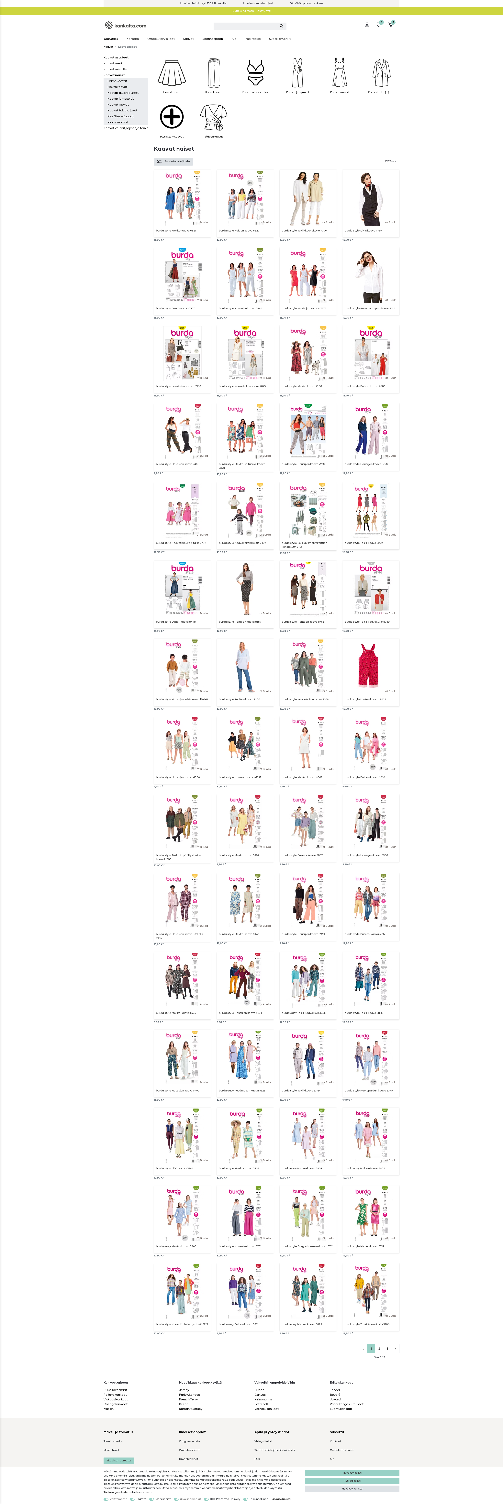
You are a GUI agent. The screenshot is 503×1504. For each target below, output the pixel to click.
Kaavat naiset (114, 75)
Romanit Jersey (191, 1408)
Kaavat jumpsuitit (120, 98)
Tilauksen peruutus (118, 1460)
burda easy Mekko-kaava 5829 (302, 1324)
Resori (183, 1404)
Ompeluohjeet (188, 1459)
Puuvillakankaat (115, 1390)
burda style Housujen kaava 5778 (366, 464)
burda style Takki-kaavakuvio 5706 (367, 1324)
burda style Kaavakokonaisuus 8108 (305, 699)
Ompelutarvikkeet (161, 38)
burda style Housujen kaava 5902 (177, 1090)
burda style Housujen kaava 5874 (240, 1013)
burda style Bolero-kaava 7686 (365, 386)
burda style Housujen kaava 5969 (303, 934)
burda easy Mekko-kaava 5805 (176, 1246)
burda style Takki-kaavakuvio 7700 (304, 230)
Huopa (259, 1390)
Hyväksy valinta (352, 1488)
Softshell (261, 1404)
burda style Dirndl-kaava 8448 (176, 621)
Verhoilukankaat (266, 1408)
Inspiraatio (253, 38)
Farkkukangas (189, 1394)
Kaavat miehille (115, 69)
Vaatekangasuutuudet (346, 1404)
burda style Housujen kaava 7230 (303, 464)
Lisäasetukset (281, 1499)
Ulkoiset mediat (190, 1499)
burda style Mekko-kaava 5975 (176, 1013)
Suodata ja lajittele (177, 161)
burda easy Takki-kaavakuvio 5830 (304, 1013)
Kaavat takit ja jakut (122, 110)
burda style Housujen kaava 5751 (240, 1246)
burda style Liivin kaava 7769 (363, 230)
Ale (234, 38)
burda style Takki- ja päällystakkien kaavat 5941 (179, 857)
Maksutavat (111, 1450)
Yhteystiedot (263, 1441)
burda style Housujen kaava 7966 (240, 308)
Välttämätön (118, 1499)
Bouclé (335, 1394)
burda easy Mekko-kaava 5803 (302, 1168)
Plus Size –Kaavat (120, 116)
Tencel (335, 1390)
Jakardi (335, 1399)
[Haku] (281, 26)
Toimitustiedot (113, 1441)
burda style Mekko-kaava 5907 (239, 855)
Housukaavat (117, 86)
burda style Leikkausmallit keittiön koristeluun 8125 (304, 545)
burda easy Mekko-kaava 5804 (365, 1168)
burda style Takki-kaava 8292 (364, 543)
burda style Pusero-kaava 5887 (302, 855)
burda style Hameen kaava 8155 (240, 621)
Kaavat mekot (118, 104)
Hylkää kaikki (352, 1480)
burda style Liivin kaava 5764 (174, 1168)
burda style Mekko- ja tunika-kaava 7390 (242, 466)
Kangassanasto (189, 1441)
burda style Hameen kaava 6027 (240, 777)
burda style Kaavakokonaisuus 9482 (242, 543)
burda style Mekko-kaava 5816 (239, 1168)
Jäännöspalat (212, 38)
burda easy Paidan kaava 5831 (239, 1324)
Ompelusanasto (189, 1450)
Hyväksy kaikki (352, 1472)
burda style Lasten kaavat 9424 (365, 699)
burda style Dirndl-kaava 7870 (175, 308)
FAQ (257, 1459)
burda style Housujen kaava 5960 (366, 855)
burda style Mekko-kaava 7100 (302, 386)
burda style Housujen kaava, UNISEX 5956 (180, 936)
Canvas (260, 1394)
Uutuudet (111, 38)
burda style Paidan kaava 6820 (239, 230)
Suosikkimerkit (280, 38)
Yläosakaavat (117, 122)
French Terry (188, 1399)
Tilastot (141, 1499)
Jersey (184, 1390)
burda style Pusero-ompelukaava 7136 (370, 308)
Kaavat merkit (114, 63)
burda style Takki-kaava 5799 (301, 1090)
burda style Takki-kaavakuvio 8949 (367, 621)
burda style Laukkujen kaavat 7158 (178, 386)
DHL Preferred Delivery (225, 1499)
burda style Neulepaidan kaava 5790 (369, 1090)
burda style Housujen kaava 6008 (178, 777)
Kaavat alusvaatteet (123, 92)
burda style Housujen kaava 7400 (177, 464)
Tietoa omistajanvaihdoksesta (274, 1450)
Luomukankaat (341, 1408)
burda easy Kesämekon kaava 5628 (242, 1090)
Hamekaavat (117, 81)
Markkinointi (163, 1499)
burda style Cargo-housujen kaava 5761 (307, 1246)
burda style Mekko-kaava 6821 (176, 230)
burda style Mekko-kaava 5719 (364, 1246)
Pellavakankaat (115, 1394)
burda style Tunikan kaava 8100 (239, 699)
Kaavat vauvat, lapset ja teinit (126, 128)
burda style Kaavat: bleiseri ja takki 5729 (182, 1324)
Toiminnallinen (258, 1499)
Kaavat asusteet (116, 57)
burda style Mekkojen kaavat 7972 (304, 308)
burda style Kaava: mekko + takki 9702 (181, 543)
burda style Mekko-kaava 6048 (302, 777)
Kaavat (188, 38)
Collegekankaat (116, 1404)
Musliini (109, 1408)
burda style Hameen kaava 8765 (303, 621)
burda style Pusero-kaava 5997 (365, 934)
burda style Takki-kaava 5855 (364, 1013)
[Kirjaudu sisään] (367, 24)
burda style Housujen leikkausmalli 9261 (182, 699)
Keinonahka (263, 1399)
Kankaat (133, 38)
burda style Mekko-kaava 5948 (239, 934)
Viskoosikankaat (116, 1399)
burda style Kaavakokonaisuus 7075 (242, 386)
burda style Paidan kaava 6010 (365, 777)
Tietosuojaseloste (116, 1492)
